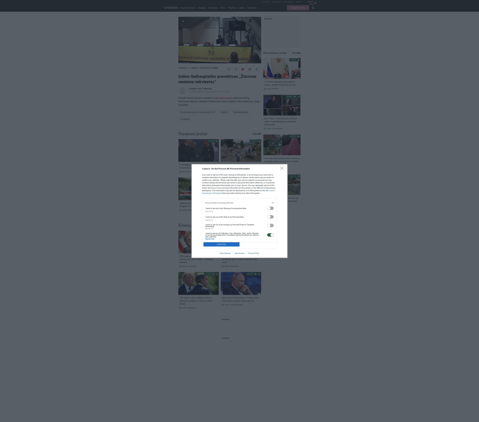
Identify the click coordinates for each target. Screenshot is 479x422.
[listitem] (239, 202)
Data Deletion (225, 253)
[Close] (282, 169)
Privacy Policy (253, 253)
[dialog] (239, 211)
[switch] (270, 208)
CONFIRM (221, 244)
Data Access (239, 253)
